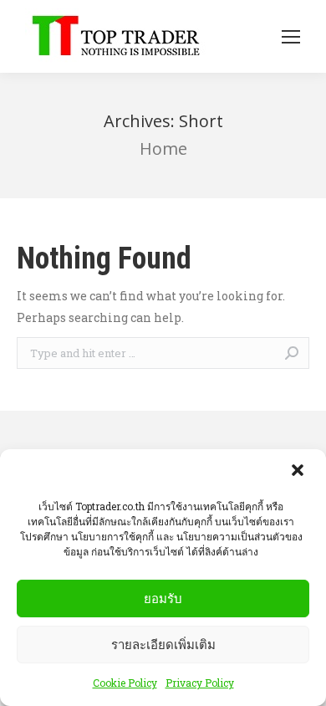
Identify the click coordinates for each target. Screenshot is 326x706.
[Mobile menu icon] (291, 37)
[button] (299, 472)
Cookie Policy (125, 682)
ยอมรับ (163, 598)
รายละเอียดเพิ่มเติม (163, 644)
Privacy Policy (200, 682)
